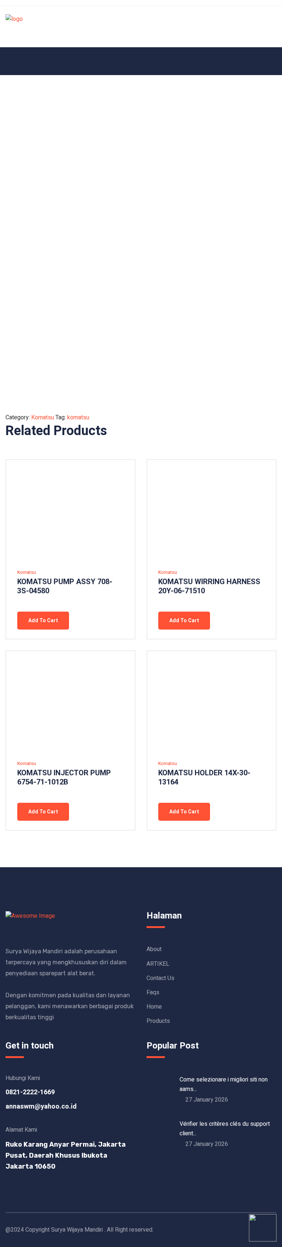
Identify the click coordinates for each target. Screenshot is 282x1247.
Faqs (153, 992)
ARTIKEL (158, 964)
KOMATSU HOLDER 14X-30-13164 (204, 777)
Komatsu (42, 417)
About (154, 949)
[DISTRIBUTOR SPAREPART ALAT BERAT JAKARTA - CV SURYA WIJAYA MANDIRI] (14, 26)
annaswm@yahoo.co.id (41, 1106)
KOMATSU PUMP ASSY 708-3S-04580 (64, 586)
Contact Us (160, 978)
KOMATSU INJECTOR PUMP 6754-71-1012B (64, 777)
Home (154, 1006)
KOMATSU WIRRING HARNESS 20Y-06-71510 (209, 586)
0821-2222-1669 (30, 1092)
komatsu (78, 417)
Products (158, 1021)
